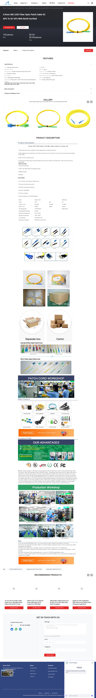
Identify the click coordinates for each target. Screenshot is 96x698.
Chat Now (22, 27)
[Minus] (92, 663)
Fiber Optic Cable (51, 674)
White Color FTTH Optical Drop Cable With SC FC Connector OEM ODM (45, 602)
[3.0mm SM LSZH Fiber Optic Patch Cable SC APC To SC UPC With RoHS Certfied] (78, 27)
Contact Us (32, 676)
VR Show (52, 3)
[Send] (92, 695)
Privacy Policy (54, 693)
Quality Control (33, 673)
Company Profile (33, 668)
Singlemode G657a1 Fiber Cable (34, 569)
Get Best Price (9, 27)
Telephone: (47, 646)
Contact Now (49, 655)
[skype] (20, 629)
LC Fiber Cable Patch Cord (16, 569)
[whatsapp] (16, 629)
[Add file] (66, 695)
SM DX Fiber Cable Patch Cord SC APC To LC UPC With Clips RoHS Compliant (69, 602)
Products (9, 8)
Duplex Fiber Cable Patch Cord (53, 569)
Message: (47, 621)
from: (46, 639)
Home (4, 8)
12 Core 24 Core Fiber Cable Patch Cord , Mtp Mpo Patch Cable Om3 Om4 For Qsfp (23, 602)
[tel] (24, 629)
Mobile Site (47, 693)
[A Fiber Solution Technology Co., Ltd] (7, 2)
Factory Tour (32, 670)
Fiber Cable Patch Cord (18, 8)
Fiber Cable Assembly (52, 668)
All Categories (51, 677)
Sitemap (40, 693)
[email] (11, 629)
